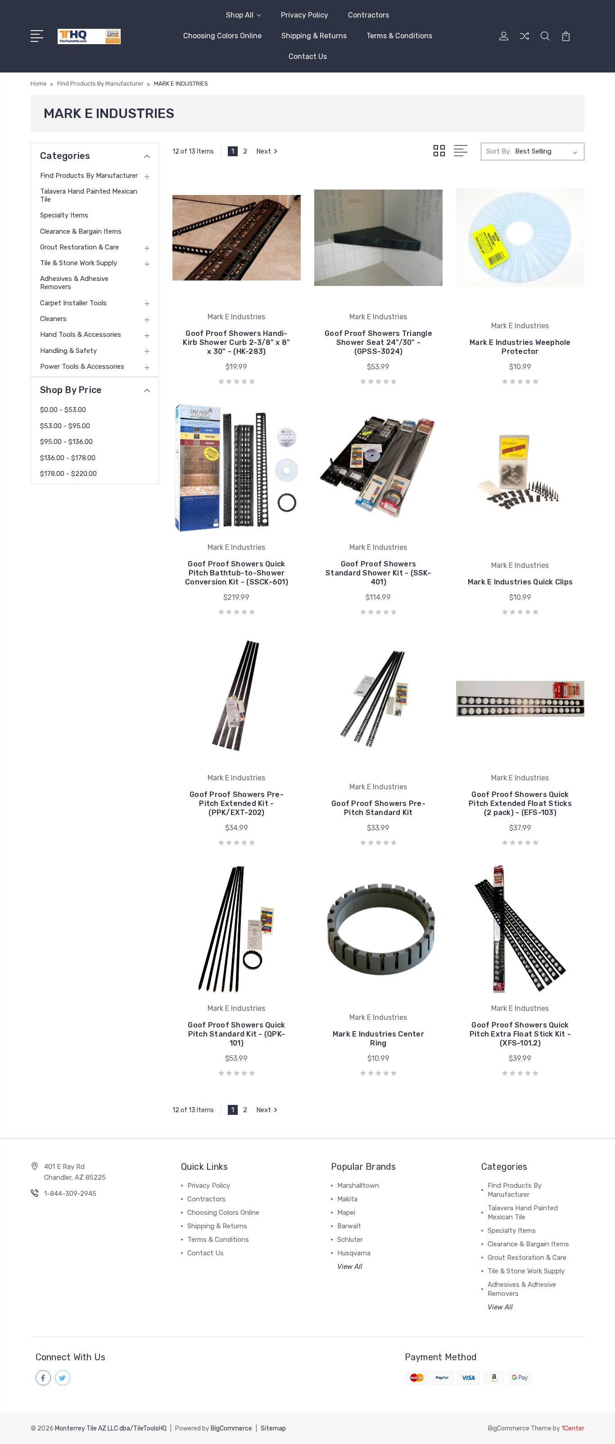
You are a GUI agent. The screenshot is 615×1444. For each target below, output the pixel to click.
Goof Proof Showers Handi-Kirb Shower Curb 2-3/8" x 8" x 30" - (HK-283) (236, 342)
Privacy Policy (304, 15)
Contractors (368, 15)
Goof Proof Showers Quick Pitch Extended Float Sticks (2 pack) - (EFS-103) (520, 803)
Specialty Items (64, 215)
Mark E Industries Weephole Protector (520, 347)
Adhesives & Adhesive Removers (74, 283)
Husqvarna (354, 1253)
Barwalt (349, 1226)
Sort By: (498, 151)
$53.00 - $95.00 (65, 426)
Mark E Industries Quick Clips (520, 582)
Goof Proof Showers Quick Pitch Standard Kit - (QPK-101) (236, 1034)
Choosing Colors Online (222, 36)
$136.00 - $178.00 (67, 458)
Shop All (239, 15)
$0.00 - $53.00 (63, 410)
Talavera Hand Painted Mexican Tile (88, 195)
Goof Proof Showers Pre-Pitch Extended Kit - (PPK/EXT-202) (237, 803)
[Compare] (524, 41)
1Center (572, 1428)
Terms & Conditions (399, 36)
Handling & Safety (68, 351)
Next (263, 151)
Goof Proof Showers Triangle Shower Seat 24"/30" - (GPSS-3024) (378, 342)
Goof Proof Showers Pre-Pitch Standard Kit (378, 808)
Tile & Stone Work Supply (78, 263)
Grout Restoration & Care (79, 247)
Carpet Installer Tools (73, 303)
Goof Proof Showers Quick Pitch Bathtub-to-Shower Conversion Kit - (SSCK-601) (236, 573)
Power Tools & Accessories (82, 366)
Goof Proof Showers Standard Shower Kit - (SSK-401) (378, 573)
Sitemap (273, 1428)
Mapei (346, 1213)
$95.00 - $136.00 (66, 442)
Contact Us (308, 56)
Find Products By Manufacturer (89, 176)
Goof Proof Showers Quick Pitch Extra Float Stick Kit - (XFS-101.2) (520, 1034)
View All (349, 1267)
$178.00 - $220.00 (68, 474)
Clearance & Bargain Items (81, 231)
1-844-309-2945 (70, 1194)
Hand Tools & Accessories (80, 334)
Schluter (350, 1240)
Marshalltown (358, 1185)
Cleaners (53, 319)
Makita (347, 1199)
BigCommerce (231, 1428)
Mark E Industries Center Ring (378, 1038)
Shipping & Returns (314, 36)
